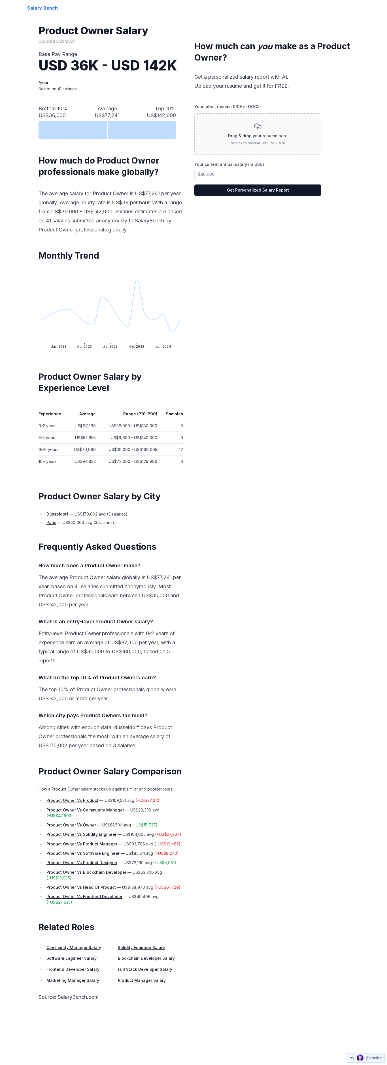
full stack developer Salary (145, 969)
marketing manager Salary (72, 980)
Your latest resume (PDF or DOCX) (227, 106)
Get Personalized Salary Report (258, 190)
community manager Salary (73, 947)
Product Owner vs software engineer (83, 853)
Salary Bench (42, 8)
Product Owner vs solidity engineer (81, 834)
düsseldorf (57, 514)
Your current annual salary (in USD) (229, 164)
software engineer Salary (71, 958)
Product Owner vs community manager (85, 810)
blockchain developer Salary (146, 958)
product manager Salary (142, 980)
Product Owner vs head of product (81, 887)
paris (51, 522)
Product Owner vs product (72, 800)
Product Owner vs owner (71, 825)
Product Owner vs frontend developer (84, 896)
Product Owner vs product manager (81, 843)
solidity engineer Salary (141, 947)
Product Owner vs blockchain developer (86, 872)
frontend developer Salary (72, 969)
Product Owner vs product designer (81, 862)
